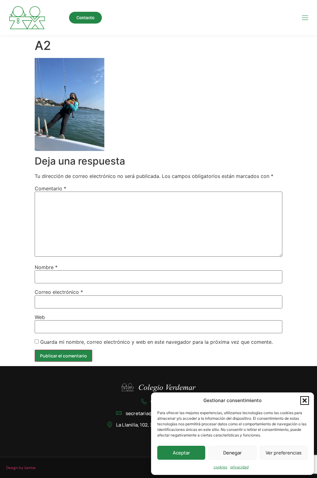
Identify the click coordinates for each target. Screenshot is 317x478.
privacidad (239, 467)
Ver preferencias (284, 452)
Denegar (232, 452)
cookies (220, 467)
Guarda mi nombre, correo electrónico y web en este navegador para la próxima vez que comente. (156, 341)
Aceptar (181, 452)
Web (40, 317)
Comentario (50, 188)
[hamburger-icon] (305, 18)
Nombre (46, 267)
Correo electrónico (59, 292)
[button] (305, 400)
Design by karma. (21, 467)
